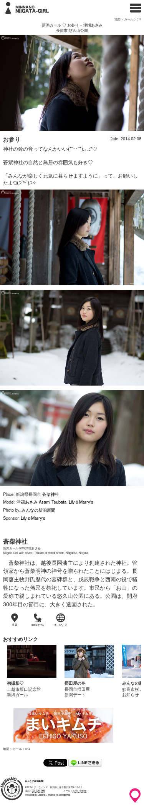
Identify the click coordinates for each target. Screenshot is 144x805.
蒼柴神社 (50, 494)
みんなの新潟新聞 (38, 510)
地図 (117, 19)
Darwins (41, 795)
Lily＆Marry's (81, 502)
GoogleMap (64, 795)
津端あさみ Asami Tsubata (41, 502)
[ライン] (85, 764)
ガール (128, 19)
